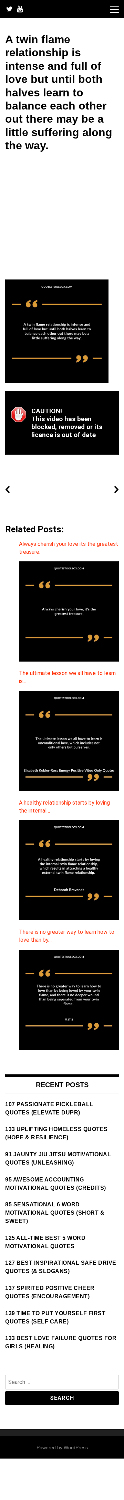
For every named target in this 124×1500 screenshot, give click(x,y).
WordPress (76, 1447)
